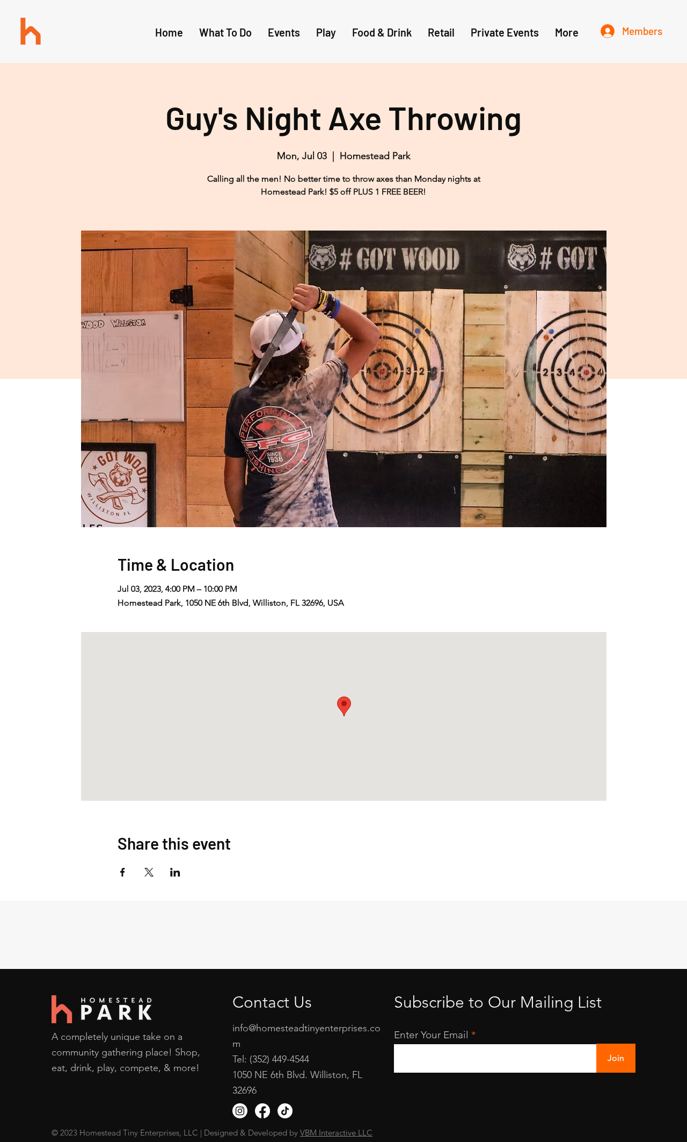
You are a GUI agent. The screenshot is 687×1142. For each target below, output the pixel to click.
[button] (326, 32)
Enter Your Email (431, 1035)
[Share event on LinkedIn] (175, 872)
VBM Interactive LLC (336, 1132)
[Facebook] (262, 1110)
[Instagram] (239, 1110)
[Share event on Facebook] (123, 872)
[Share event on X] (149, 872)
